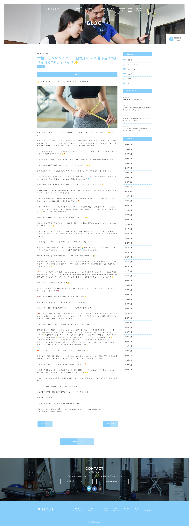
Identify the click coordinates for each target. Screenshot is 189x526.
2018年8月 (128, 369)
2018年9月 (128, 365)
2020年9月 (128, 280)
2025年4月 (128, 219)
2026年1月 (128, 177)
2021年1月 (128, 276)
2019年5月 (128, 341)
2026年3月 (128, 168)
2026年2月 (128, 173)
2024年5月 (128, 229)
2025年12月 (129, 182)
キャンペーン (132, 65)
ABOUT (78, 9)
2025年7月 (128, 205)
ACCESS (122, 9)
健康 (129, 79)
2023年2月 (128, 252)
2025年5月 (128, 215)
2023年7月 (128, 248)
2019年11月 (129, 318)
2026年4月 (128, 163)
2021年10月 (129, 271)
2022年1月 (128, 266)
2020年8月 (128, 285)
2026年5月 (128, 158)
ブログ (16, 40)
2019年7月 (128, 337)
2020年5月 (128, 299)
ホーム (10, 40)
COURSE (102, 9)
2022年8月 (128, 262)
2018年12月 (129, 355)
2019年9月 (128, 327)
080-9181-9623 (112, 481)
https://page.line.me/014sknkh (67, 403)
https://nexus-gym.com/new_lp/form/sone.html (57, 386)
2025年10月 (129, 191)
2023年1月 (128, 257)
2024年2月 (128, 238)
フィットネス (132, 69)
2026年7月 (128, 149)
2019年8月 (128, 332)
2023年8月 (128, 243)
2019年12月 (129, 313)
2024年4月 (128, 233)
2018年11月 (129, 360)
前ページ (45, 424)
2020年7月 (128, 290)
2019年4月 (128, 346)
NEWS (130, 60)
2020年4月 (128, 304)
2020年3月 (128, 308)
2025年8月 (128, 201)
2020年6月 (128, 294)
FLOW (90, 9)
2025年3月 (128, 224)
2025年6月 (128, 210)
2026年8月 (128, 144)
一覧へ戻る (78, 441)
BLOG (130, 9)
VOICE (112, 9)
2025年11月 (129, 187)
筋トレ (130, 83)
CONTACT (140, 9)
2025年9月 (128, 196)
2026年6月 (128, 154)
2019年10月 (129, 323)
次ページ (110, 424)
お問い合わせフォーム (76, 481)
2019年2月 (128, 351)
